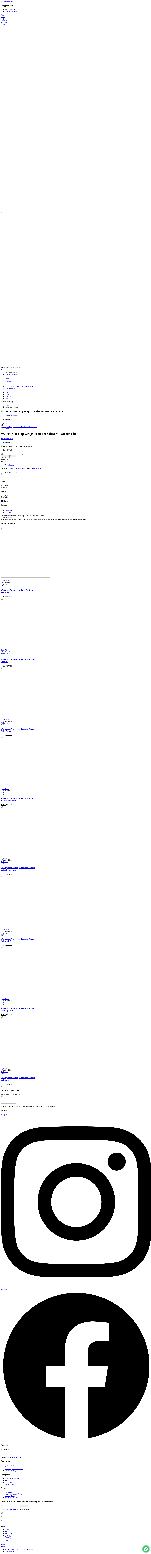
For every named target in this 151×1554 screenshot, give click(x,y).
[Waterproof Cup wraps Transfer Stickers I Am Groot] (25, 577)
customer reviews (12, 416)
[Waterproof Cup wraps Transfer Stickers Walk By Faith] (25, 995)
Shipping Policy (10, 1496)
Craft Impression (11, 1509)
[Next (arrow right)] (147, 777)
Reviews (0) (9, 512)
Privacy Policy (9, 1492)
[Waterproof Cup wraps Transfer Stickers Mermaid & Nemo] (25, 785)
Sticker (11, 468)
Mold (6, 1480)
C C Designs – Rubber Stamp (14, 1469)
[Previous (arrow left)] (3, 777)
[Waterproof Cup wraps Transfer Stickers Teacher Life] (1, 470)
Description (8, 510)
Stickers (38, 468)
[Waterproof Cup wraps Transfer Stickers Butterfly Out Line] (25, 854)
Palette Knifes (9, 1482)
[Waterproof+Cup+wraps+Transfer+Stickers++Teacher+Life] (2, 470)
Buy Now (13, 456)
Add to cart (4, 423)
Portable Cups (9, 1484)
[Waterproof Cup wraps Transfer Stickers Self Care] (25, 1064)
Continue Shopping (11, 11)
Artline (7, 1467)
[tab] (77, 510)
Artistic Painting (10, 1465)
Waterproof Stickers (11, 407)
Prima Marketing (10, 1471)
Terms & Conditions (11, 1498)
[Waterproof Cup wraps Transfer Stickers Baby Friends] (25, 716)
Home (7, 405)
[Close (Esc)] (148, 2)
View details (5, 429)
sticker (33, 468)
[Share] (144, 2)
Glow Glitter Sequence (12, 1478)
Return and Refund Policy (13, 1494)
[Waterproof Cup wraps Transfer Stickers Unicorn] (25, 646)
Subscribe (24, 1506)
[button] (9, 472)
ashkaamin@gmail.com (13, 1457)
